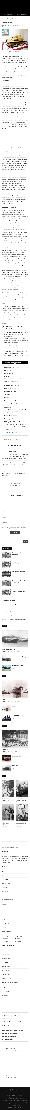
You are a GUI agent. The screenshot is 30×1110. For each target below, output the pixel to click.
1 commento (21, 657)
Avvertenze (14, 1095)
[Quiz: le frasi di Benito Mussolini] (6, 564)
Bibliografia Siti (10, 1098)
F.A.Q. (10, 1105)
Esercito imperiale (7, 439)
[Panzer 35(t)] (15, 738)
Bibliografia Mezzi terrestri (20, 1100)
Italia (3, 908)
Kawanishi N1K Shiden (18, 665)
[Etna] (6, 708)
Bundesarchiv (5, 995)
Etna (13, 706)
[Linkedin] (14, 1090)
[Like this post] (9, 445)
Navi (3, 875)
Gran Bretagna (5, 919)
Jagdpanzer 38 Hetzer (17, 756)
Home (3, 18)
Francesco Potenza (10, 1048)
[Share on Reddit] (17, 445)
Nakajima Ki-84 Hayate (11, 611)
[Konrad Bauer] (8, 812)
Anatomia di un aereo (7, 1007)
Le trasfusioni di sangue (7, 1018)
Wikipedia (4, 987)
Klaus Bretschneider (21, 823)
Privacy (20, 1102)
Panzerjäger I (15, 765)
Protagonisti (4, 887)
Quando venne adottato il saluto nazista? (11, 1021)
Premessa (11, 1103)
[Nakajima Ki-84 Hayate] (6, 658)
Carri (8, 18)
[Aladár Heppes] (22, 788)
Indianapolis (14, 604)
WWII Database (5, 991)
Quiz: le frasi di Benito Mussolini (20, 562)
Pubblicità (25, 1103)
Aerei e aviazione (6, 954)
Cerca (3, 539)
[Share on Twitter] (12, 445)
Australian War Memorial (13, 432)
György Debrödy (6, 798)
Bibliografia (21, 1095)
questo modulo (14, 847)
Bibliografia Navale (8, 1100)
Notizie (3, 895)
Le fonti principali (6, 950)
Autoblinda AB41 (10, 607)
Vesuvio (4, 699)
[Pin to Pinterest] (14, 445)
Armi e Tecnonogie (6, 966)
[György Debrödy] (8, 788)
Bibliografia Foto (20, 1097)
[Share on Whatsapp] (19, 445)
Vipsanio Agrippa (16, 715)
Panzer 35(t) (5, 749)
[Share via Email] (20, 445)
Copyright (25, 1102)
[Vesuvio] (15, 688)
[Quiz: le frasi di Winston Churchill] (6, 583)
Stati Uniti (4, 927)
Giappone (4, 912)
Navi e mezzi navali (6, 958)
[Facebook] (10, 1090)
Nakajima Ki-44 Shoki (9, 649)
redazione (8, 24)
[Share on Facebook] (11, 445)
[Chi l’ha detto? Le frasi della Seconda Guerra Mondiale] (6, 592)
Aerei (3, 871)
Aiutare (19, 1105)
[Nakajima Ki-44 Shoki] (15, 638)
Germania (4, 904)
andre (7, 1062)
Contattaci (8, 1095)
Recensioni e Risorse (7, 891)
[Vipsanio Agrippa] (6, 718)
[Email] (17, 1090)
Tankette (16, 439)
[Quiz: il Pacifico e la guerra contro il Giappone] (6, 555)
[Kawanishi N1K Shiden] (6, 668)
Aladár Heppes (19, 798)
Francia (3, 916)
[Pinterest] (12, 1090)
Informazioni (5, 1103)
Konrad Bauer (5, 823)
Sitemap (15, 1105)
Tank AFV (9, 429)
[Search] (28, 2)
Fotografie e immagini (7, 978)
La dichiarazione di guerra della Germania (11, 1015)
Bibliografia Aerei (10, 1097)
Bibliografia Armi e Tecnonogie (9, 1102)
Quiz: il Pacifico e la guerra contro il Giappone (20, 553)
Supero (27, 1107)
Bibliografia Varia (6, 970)
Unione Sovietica (6, 923)
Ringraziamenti (18, 1103)
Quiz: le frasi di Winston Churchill (20, 580)
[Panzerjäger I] (6, 768)
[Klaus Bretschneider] (22, 812)
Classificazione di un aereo (8, 999)
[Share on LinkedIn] (15, 445)
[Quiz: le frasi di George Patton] (6, 574)
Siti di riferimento (6, 974)
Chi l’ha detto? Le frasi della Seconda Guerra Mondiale (18, 590)
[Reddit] (19, 1090)
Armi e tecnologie (6, 883)
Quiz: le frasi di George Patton (19, 571)
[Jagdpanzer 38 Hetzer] (6, 758)
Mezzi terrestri (5, 879)
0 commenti (10, 651)
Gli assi (3, 1003)
